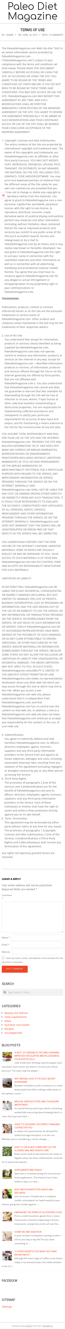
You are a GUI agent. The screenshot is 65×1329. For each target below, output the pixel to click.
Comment (6, 897)
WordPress (48, 1325)
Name (6, 937)
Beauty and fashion (16, 1013)
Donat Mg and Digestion (28, 1232)
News (8, 1021)
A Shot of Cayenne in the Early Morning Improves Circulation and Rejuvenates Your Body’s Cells (36, 1055)
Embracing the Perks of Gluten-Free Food (38, 1212)
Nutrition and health (17, 1025)
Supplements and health (28, 1170)
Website (6, 951)
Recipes (9, 1029)
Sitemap (7, 1306)
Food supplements (16, 1017)
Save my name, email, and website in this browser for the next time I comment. (32, 960)
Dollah (29, 1325)
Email (5, 944)
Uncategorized (13, 1033)
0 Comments (56, 34)
